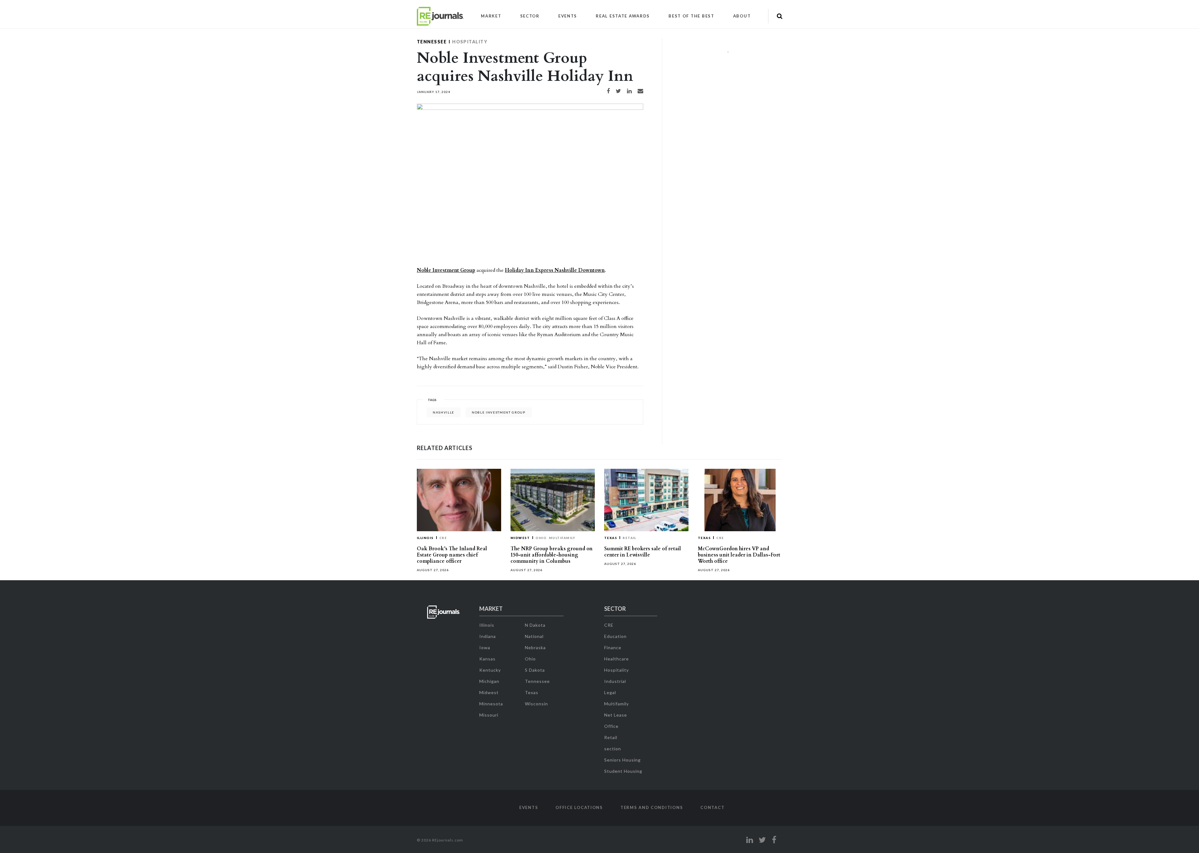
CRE (443, 538)
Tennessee (432, 41)
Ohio (540, 538)
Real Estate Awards (623, 15)
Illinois (425, 538)
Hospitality (469, 41)
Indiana (487, 636)
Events (567, 15)
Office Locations (579, 807)
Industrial (615, 681)
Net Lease (615, 715)
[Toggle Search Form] (779, 16)
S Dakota (535, 670)
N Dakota (535, 625)
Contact (712, 807)
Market (491, 15)
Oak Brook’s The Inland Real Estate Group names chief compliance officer (452, 555)
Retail (629, 538)
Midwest (520, 538)
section (612, 748)
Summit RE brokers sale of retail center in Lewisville (642, 551)
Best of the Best (691, 15)
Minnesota (491, 703)
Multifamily (562, 538)
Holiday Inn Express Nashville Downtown (555, 270)
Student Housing (623, 771)
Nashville (443, 412)
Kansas (487, 658)
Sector (530, 15)
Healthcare (616, 658)
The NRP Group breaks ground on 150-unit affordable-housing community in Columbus (552, 555)
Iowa (484, 647)
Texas (610, 538)
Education (615, 636)
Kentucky (490, 670)
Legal (610, 692)
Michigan (489, 681)
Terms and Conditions (651, 807)
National (534, 636)
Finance (612, 647)
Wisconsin (536, 703)
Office (611, 726)
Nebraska (535, 647)
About (742, 15)
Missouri (488, 715)
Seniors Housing (622, 759)
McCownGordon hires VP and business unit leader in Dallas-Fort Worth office (739, 555)
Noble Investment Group (446, 270)
